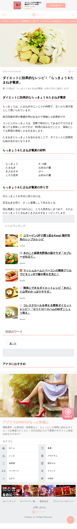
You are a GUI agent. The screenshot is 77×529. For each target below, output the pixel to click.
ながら (12, 478)
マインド (52, 471)
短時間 (12, 463)
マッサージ (14, 471)
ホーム (12, 448)
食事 (50, 448)
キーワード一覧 (27, 501)
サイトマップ (9, 501)
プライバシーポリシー (63, 501)
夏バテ (35, 21)
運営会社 (44, 501)
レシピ (12, 456)
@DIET (38, 14)
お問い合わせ (39, 507)
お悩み (51, 478)
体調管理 (25, 21)
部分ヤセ (52, 463)
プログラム (52, 456)
